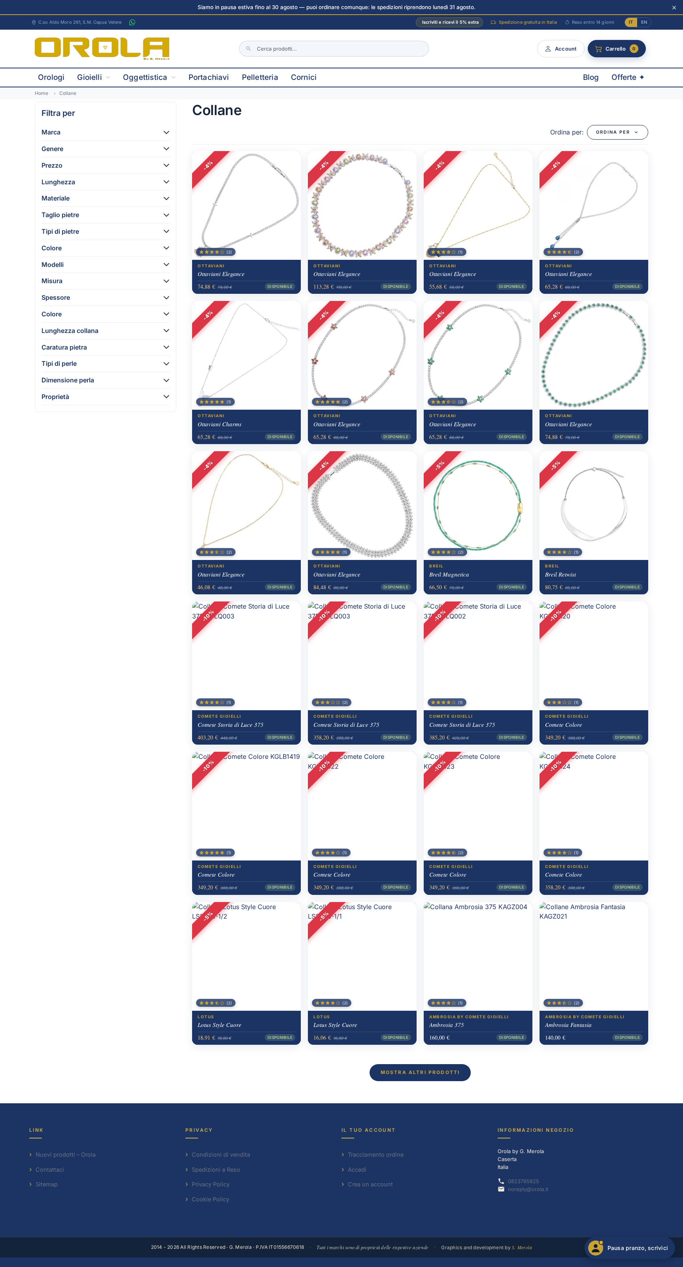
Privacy (199, 1130)
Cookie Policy (210, 1199)
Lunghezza (58, 182)
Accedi (357, 1169)
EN (644, 22)
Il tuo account (369, 1130)
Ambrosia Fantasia (568, 1024)
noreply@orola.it (528, 1189)
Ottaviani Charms (220, 423)
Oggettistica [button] (145, 77)
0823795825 (523, 1181)
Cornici (304, 77)
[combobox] (334, 49)
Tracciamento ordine (376, 1154)
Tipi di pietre (60, 231)
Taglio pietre (60, 215)
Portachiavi (209, 77)
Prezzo (52, 165)
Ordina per (613, 132)
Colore (52, 248)
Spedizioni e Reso (216, 1169)
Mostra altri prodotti (420, 1072)
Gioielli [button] (89, 77)
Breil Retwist (560, 574)
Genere (52, 149)
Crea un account (370, 1184)
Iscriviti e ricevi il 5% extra (450, 22)
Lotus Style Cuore (220, 1024)
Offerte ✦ (628, 77)
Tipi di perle (59, 363)
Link (36, 1130)
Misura (52, 281)
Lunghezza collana (70, 331)
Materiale (56, 198)
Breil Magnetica (449, 574)
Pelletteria (260, 77)
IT (631, 22)
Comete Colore (563, 724)
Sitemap (47, 1184)
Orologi (51, 77)
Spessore (56, 297)
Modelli (53, 265)
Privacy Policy (211, 1184)
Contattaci (50, 1169)
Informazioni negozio (536, 1130)
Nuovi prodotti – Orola (66, 1154)
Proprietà (55, 397)
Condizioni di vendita (221, 1154)
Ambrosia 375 (446, 1024)
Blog (591, 77)
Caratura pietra (64, 347)
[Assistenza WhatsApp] (132, 22)
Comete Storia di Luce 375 (231, 724)
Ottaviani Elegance (221, 273)
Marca (51, 132)
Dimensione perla (68, 380)
